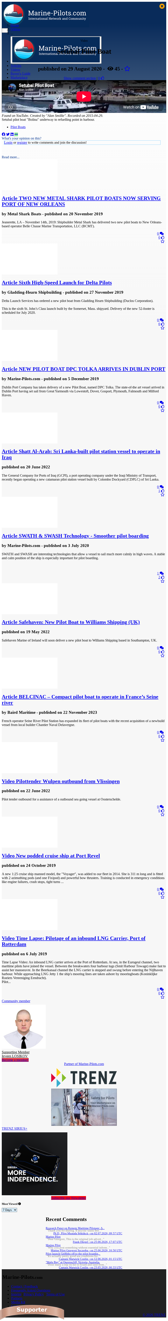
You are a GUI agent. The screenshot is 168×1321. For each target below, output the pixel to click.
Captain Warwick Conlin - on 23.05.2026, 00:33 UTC (90, 1267)
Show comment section (80, 78)
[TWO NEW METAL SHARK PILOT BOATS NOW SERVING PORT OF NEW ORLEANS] (30, 189)
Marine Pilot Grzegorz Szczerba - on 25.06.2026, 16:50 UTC (86, 1250)
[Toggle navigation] (5, 30)
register (22, 142)
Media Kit (18, 1302)
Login (8, 142)
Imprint (16, 1294)
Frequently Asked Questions (30, 1290)
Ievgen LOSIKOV (16, 1054)
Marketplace (19, 77)
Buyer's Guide (20, 73)
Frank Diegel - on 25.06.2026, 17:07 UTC (97, 1241)
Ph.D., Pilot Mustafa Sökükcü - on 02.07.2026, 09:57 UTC (87, 1233)
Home (14, 25)
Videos (15, 69)
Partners (16, 1298)
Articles (15, 65)
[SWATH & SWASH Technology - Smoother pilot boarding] (30, 526)
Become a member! (15, 1060)
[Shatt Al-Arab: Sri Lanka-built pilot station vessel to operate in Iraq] (30, 442)
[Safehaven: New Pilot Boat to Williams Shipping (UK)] (30, 613)
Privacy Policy (34, 1294)
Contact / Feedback (24, 1286)
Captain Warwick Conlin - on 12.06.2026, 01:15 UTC (90, 1259)
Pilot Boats (18, 127)
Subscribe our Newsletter (68, 1198)
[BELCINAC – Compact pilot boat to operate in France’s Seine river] (30, 687)
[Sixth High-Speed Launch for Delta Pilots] (30, 273)
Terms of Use (55, 1294)
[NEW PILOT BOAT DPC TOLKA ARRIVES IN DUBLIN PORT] (30, 360)
